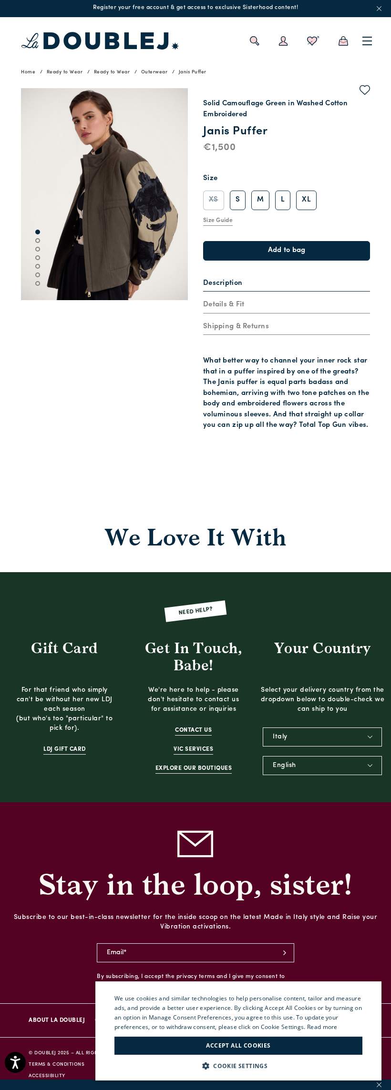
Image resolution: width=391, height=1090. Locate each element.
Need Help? (195, 611)
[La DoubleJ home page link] (100, 41)
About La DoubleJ (57, 1020)
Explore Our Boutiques (193, 768)
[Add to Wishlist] (365, 92)
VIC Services (193, 749)
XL (306, 199)
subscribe (284, 952)
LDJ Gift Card (64, 749)
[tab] (286, 284)
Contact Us (193, 730)
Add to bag (287, 250)
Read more (322, 1027)
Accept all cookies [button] (238, 1045)
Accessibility (47, 1076)
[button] (238, 1066)
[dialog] (238, 1030)
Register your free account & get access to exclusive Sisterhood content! (195, 7)
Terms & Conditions (56, 1064)
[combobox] (322, 737)
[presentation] (222, 284)
